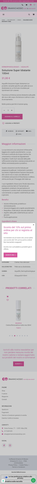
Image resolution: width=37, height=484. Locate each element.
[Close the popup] (33, 224)
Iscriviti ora (10, 255)
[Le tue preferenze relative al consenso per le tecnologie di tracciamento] (3, 481)
